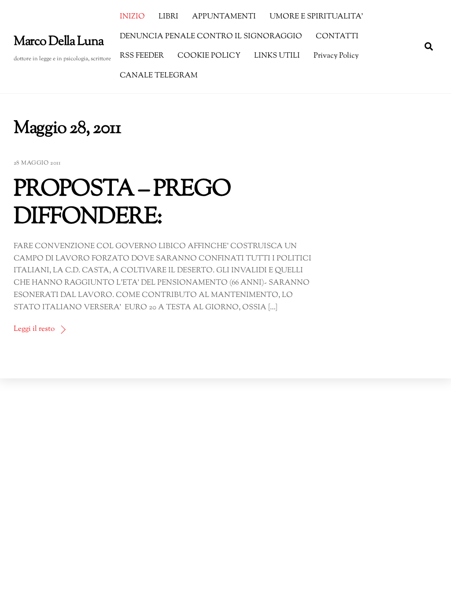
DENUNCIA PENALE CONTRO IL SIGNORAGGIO (211, 36)
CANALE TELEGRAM (159, 75)
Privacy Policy (336, 56)
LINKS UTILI (277, 56)
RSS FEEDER (142, 56)
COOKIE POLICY (208, 56)
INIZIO (132, 16)
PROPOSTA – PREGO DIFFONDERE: (122, 203)
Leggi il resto (34, 329)
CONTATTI (337, 36)
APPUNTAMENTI (224, 16)
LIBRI (168, 16)
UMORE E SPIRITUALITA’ (316, 16)
